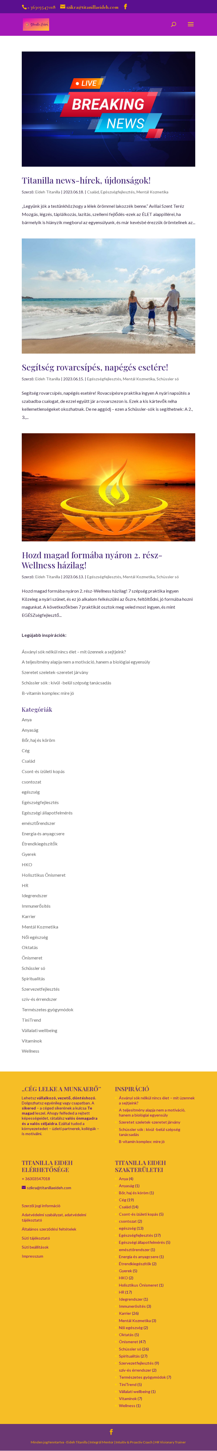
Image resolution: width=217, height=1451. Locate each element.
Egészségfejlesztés (118, 191)
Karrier (29, 916)
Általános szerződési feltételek (49, 1229)
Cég (26, 750)
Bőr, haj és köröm (38, 740)
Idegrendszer (34, 895)
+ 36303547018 (36, 1178)
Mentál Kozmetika (152, 191)
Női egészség (35, 937)
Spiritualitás (33, 978)
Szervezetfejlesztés (41, 989)
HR (25, 885)
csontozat (31, 781)
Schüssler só (168, 378)
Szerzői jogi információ (41, 1205)
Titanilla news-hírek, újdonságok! (86, 180)
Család (93, 191)
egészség (31, 791)
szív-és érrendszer (39, 999)
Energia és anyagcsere (43, 833)
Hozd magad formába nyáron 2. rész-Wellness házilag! (92, 560)
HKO (27, 864)
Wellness (30, 1050)
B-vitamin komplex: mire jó (48, 693)
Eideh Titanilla (47, 191)
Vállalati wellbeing (39, 1030)
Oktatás (30, 947)
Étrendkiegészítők (40, 843)
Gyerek (29, 854)
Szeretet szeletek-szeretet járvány (55, 672)
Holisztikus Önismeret (44, 875)
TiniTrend (31, 1020)
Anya (27, 719)
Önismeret (32, 957)
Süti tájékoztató (36, 1238)
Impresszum (32, 1256)
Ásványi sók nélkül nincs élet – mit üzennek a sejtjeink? (74, 651)
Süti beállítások (35, 1247)
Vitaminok (32, 1040)
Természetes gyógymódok (47, 1009)
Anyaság (30, 730)
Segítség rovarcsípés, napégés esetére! (95, 367)
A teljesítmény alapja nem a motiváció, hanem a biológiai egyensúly (86, 661)
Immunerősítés (36, 905)
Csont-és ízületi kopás (43, 771)
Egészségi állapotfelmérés (47, 812)
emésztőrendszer (38, 823)
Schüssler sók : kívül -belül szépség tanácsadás (66, 682)
